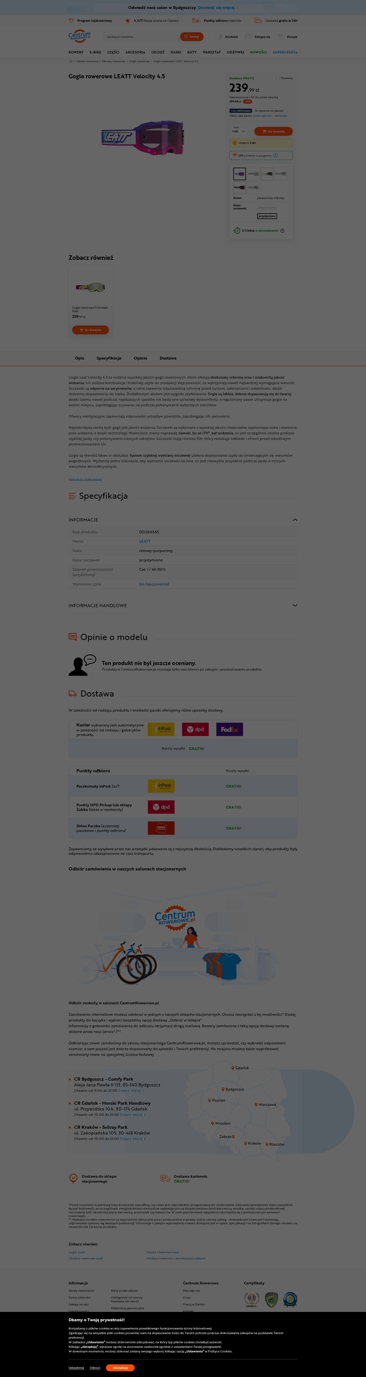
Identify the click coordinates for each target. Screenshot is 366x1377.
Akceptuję (120, 1367)
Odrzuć (95, 1368)
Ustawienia (76, 1368)
